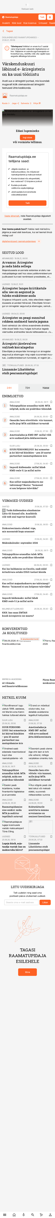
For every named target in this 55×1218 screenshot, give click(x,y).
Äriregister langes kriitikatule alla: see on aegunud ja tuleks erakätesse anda (24, 292)
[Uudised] (14, 1215)
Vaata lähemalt (11, 216)
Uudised (6, 284)
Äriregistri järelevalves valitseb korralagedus (19, 345)
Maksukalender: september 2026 (20, 542)
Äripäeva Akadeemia (11, 679)
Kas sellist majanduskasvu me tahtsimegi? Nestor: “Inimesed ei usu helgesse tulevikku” (26, 485)
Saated (5, 506)
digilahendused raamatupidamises (19, 241)
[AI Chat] (41, 1215)
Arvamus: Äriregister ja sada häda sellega (17, 264)
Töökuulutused (15, 365)
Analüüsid (15, 402)
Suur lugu (15, 446)
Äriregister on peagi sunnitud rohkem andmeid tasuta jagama (25, 319)
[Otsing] (32, 1215)
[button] (21, 902)
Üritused (43, 23)
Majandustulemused (13, 609)
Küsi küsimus (29, 23)
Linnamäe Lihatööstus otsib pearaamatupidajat (20, 371)
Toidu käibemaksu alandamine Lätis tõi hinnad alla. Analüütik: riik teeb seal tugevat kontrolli (21, 513)
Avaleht (6, 23)
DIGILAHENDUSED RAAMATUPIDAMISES (19, 37)
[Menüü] (4, 1215)
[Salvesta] (51, 402)
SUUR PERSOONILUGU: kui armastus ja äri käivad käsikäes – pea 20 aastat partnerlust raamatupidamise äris (30, 452)
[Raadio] (23, 1215)
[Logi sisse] (50, 1215)
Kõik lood (16, 23)
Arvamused (7, 258)
